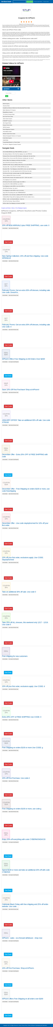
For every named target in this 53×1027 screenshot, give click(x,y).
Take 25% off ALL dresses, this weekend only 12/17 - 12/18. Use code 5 (17, 177)
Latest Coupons (10, 3)
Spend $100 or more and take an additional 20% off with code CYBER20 (18, 194)
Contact (19, 1025)
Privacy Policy (24, 1025)
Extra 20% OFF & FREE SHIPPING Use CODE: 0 (13, 183)
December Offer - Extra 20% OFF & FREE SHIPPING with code (16, 166)
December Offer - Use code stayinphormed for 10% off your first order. (17, 171)
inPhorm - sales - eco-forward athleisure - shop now (13, 199)
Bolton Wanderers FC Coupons (9, 110)
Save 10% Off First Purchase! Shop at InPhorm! (12, 162)
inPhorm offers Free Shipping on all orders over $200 (14, 203)
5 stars (31, 22)
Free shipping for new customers (9, 179)
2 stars (24, 22)
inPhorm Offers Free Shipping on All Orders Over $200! (14, 160)
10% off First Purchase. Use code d (10, 188)
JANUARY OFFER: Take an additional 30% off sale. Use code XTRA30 (17, 164)
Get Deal (8, 376)
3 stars (26, 22)
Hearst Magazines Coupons (8, 129)
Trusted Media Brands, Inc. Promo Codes (11, 142)
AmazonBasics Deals (7, 131)
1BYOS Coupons (6, 127)
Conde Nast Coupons (7, 138)
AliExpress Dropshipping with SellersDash (39, 1025)
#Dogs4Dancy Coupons (8, 112)
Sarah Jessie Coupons (7, 118)
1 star (21, 22)
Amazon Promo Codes (7, 125)
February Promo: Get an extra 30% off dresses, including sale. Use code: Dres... (19, 156)
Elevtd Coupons (6, 103)
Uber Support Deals (7, 122)
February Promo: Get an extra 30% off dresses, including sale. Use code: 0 (18, 158)
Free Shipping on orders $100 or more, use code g (13, 190)
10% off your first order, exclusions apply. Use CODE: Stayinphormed (17, 173)
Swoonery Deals (6, 105)
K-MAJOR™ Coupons (7, 120)
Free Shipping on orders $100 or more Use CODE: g (13, 186)
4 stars (29, 22)
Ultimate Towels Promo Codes (9, 133)
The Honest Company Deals (8, 114)
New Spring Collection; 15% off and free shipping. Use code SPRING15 (17, 153)
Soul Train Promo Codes (8, 116)
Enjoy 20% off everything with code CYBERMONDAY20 (14, 192)
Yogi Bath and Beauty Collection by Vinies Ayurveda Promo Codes (16, 107)
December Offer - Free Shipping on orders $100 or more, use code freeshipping (19, 168)
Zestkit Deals (5, 140)
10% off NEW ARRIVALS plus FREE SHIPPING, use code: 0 (15, 151)
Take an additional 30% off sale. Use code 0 (12, 175)
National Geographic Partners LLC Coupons (12, 135)
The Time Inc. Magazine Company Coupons (12, 144)
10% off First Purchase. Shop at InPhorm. (11, 201)
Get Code (8, 242)
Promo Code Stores (38, 1)
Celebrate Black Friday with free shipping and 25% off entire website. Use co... (19, 196)
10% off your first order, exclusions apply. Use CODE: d (14, 181)
